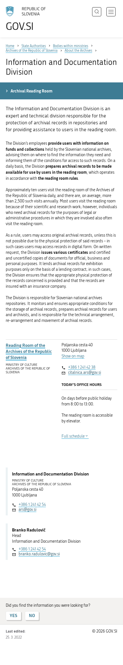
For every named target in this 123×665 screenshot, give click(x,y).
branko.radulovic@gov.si (39, 554)
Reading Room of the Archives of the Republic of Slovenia (29, 351)
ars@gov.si (27, 509)
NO (32, 615)
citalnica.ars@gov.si (84, 372)
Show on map (72, 356)
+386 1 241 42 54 (32, 504)
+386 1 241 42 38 (82, 367)
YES (13, 615)
